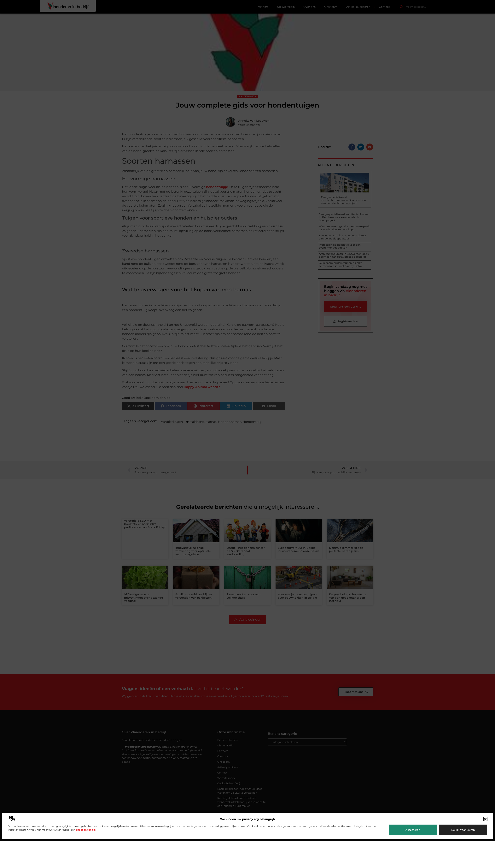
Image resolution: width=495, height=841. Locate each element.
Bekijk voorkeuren (463, 829)
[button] (485, 819)
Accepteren (412, 829)
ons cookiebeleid (86, 829)
